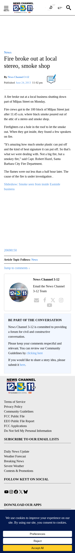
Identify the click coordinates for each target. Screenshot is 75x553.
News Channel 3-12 (18, 76)
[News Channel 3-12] (28, 7)
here (22, 364)
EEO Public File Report (19, 421)
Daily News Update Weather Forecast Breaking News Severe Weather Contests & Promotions (18, 461)
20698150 (10, 250)
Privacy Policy (13, 406)
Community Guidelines (18, 411)
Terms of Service (14, 401)
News (34, 259)
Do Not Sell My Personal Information (28, 430)
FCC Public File (14, 416)
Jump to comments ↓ (17, 268)
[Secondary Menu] (9, 7)
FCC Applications (15, 426)
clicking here (35, 353)
